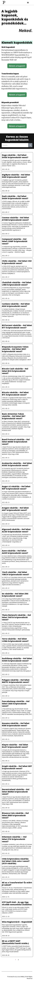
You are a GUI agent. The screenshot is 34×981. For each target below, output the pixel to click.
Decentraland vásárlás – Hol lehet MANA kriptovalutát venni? (15, 791)
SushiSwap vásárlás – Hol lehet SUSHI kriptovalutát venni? (17, 659)
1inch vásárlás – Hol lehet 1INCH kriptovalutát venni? (15, 573)
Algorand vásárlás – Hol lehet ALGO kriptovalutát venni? (16, 530)
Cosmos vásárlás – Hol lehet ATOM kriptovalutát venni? (15, 218)
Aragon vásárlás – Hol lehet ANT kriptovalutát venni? (15, 508)
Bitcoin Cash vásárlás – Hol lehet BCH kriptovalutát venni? (15, 371)
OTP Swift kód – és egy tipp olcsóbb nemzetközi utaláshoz (17, 903)
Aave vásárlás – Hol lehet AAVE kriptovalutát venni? (15, 551)
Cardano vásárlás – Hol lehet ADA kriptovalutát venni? (16, 304)
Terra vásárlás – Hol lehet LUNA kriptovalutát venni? (15, 639)
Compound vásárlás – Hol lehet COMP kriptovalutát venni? (14, 241)
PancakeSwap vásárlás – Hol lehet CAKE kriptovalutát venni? (15, 703)
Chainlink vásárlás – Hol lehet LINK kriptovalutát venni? (16, 283)
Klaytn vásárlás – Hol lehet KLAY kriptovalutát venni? (15, 745)
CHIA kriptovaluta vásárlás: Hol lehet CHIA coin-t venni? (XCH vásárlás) (16, 861)
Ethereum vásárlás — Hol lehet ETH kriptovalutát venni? (14, 839)
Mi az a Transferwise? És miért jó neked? (17, 883)
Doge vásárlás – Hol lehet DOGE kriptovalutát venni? (15, 156)
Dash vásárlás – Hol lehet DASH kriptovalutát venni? (15, 197)
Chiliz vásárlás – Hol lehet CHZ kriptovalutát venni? (17, 262)
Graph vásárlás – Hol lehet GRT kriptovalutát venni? (17, 767)
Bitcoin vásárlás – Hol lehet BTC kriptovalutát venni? (15, 393)
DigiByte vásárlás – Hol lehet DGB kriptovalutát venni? (16, 175)
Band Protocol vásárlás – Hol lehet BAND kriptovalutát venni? (16, 441)
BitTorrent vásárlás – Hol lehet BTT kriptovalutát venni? (17, 326)
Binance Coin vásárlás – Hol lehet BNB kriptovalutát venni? (15, 815)
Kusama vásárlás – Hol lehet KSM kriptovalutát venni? (15, 724)
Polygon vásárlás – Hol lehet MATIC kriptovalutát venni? (15, 681)
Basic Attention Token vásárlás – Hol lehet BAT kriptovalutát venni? (13, 416)
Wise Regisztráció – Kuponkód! (17, 921)
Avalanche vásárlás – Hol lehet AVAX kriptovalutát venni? (17, 464)
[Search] (30, 145)
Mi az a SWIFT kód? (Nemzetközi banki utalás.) (15, 942)
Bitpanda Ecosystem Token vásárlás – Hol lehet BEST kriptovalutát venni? (15, 349)
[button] (27, 2)
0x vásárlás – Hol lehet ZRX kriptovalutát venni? (15, 594)
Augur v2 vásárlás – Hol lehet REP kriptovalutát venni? (16, 487)
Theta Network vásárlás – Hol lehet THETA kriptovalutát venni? (16, 617)
